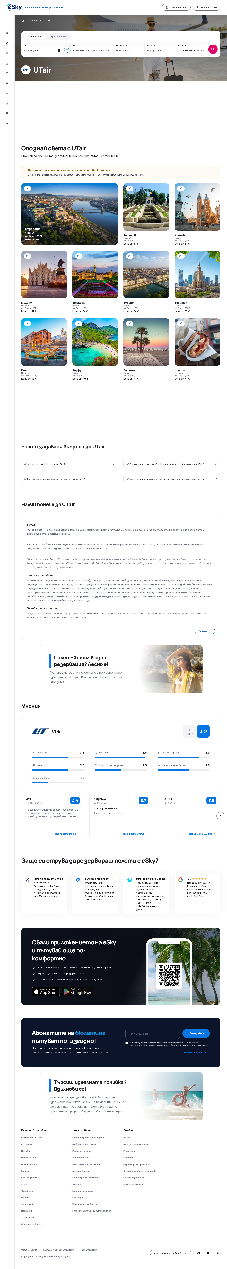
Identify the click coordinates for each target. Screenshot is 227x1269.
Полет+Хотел (29, 1164)
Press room (129, 1150)
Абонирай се (196, 1033)
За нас (127, 1137)
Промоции (78, 1197)
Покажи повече (193, 1052)
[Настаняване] (7, 93)
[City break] (7, 83)
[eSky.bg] (22, 20)
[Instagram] (217, 1253)
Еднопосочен (58, 36)
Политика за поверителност (58, 1249)
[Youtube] (207, 1253)
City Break (26, 1144)
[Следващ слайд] (220, 816)
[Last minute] (7, 63)
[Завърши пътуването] (7, 113)
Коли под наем (29, 1177)
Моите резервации (134, 1177)
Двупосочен (35, 36)
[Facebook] (198, 1253)
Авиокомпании (35, 20)
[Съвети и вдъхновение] (7, 123)
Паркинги (26, 1210)
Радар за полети (81, 1150)
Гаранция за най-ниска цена (88, 1137)
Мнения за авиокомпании (86, 1177)
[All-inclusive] (7, 73)
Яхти (24, 1184)
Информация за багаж (84, 1204)
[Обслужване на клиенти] (7, 133)
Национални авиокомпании (87, 1164)
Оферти (25, 1197)
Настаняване (28, 1157)
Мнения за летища (82, 1190)
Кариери (128, 1157)
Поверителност (88, 1249)
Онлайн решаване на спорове (139, 1170)
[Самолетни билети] (7, 33)
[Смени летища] (67, 49)
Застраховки (28, 1204)
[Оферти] (7, 103)
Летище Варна (80, 1170)
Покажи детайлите (64, 833)
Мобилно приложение (84, 1144)
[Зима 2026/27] (7, 53)
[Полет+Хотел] (7, 23)
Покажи (202, 630)
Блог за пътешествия (135, 1144)
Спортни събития (31, 1224)
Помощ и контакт (133, 1184)
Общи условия (29, 1249)
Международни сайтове (168, 1253)
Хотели (25, 1170)
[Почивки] (7, 43)
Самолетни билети (32, 1137)
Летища (77, 1184)
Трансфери (27, 1217)
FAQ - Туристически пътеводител (91, 1210)
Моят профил (209, 7)
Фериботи (27, 1190)
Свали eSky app (178, 7)
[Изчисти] (59, 50)
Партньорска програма (136, 1164)
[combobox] (40, 50)
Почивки (26, 1150)
